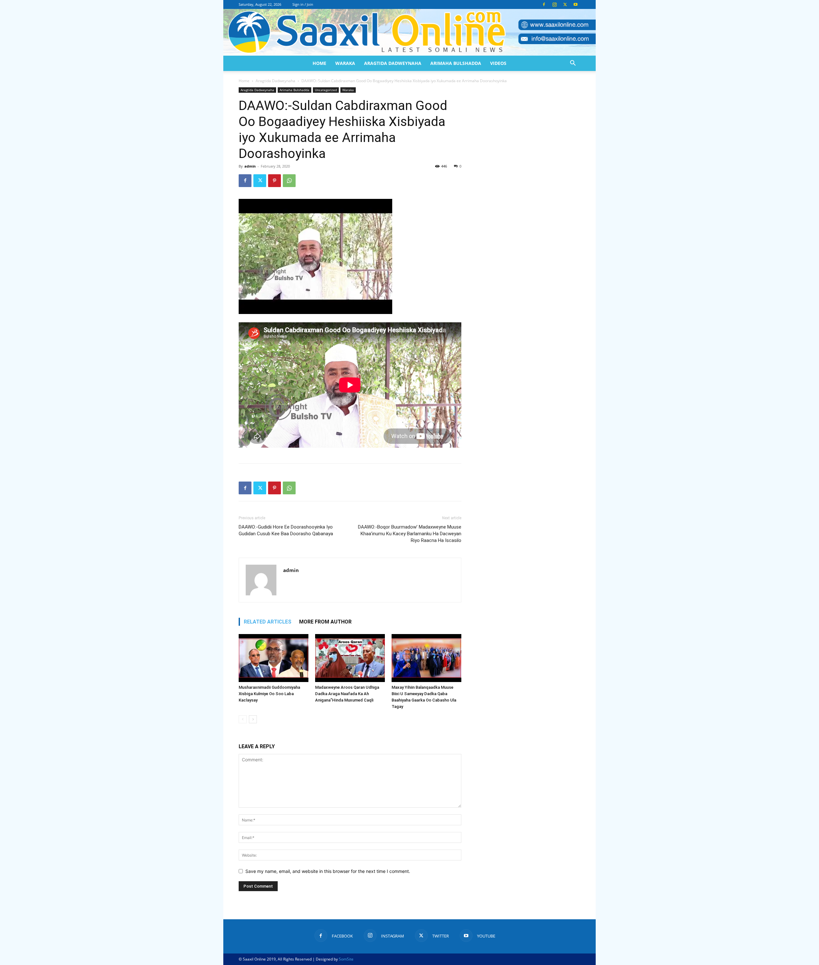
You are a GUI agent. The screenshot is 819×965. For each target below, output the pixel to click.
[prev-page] (243, 719)
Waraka (345, 63)
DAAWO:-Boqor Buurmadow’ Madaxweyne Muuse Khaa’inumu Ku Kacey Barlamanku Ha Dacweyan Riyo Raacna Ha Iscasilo (409, 533)
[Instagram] (554, 4)
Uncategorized (326, 90)
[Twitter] (565, 4)
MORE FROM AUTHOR (325, 622)
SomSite (346, 959)
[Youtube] (575, 4)
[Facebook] (544, 4)
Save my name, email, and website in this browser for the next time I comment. (327, 871)
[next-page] (253, 719)
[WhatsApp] (289, 180)
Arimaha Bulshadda (455, 63)
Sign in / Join (302, 4)
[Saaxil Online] (409, 32)
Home (319, 63)
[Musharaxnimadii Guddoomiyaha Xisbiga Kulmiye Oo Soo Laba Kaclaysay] (273, 658)
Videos (498, 63)
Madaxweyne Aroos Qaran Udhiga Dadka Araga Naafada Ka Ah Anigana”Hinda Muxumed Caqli (347, 693)
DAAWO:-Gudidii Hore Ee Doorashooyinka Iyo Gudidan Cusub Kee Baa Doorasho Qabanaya (286, 530)
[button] (572, 64)
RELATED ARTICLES (267, 622)
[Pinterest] (274, 180)
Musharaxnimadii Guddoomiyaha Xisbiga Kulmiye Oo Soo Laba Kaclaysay (269, 693)
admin (250, 166)
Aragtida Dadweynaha (392, 63)
